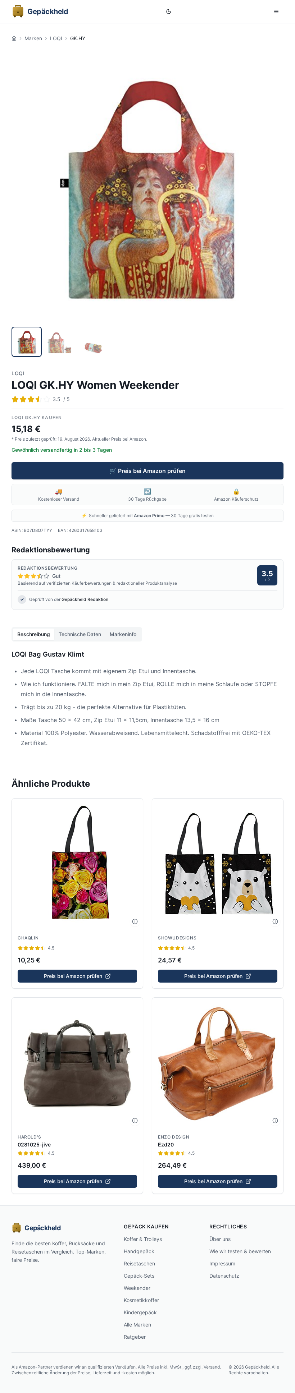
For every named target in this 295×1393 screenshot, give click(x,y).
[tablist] (77, 634)
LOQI (56, 38)
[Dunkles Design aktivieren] (169, 11)
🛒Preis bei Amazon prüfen (147, 470)
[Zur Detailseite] (135, 921)
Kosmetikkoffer (141, 1300)
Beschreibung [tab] (33, 634)
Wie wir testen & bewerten (240, 1251)
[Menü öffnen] (276, 11)
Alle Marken (137, 1324)
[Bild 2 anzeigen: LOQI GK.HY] (60, 342)
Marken (33, 38)
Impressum (222, 1263)
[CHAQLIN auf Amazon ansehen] (77, 864)
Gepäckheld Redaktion (85, 599)
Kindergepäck (140, 1312)
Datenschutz (224, 1276)
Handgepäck (139, 1251)
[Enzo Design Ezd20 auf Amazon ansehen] (217, 1063)
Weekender (137, 1288)
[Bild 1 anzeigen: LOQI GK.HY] (27, 342)
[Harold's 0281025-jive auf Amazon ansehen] (77, 1063)
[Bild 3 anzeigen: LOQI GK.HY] (93, 342)
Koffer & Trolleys (143, 1239)
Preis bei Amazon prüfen (73, 976)
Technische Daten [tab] (80, 634)
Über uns (220, 1239)
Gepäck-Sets (139, 1276)
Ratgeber (135, 1337)
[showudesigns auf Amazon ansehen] (217, 864)
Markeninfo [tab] (123, 634)
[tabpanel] (147, 702)
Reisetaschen (139, 1263)
